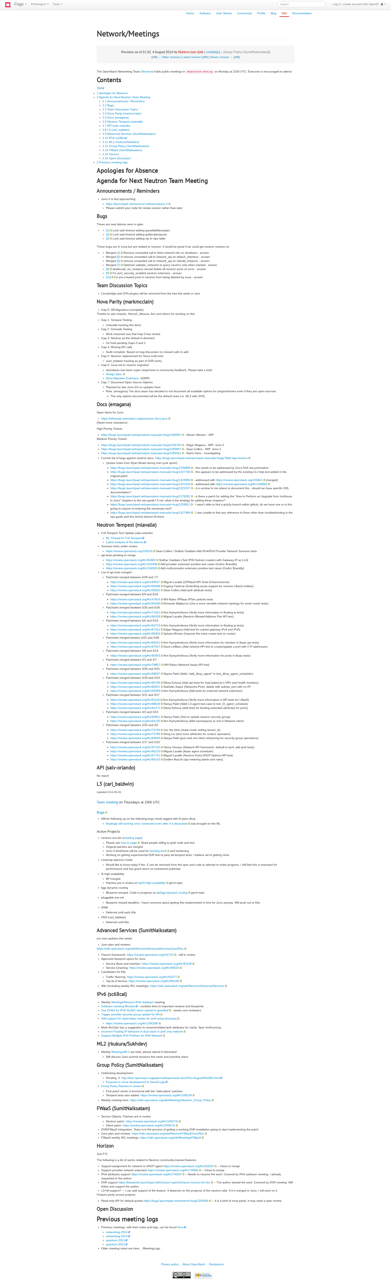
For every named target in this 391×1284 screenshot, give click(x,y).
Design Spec (114, 374)
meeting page (132, 837)
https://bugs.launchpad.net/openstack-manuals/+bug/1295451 (141, 453)
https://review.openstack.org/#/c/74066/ (173, 1170)
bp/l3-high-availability (152, 882)
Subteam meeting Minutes (118, 1006)
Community (244, 13)
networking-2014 (116, 1232)
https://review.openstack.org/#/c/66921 (135, 686)
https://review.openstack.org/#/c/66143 (135, 759)
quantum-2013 (115, 1240)
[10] (108, 277)
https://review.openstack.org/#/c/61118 (135, 699)
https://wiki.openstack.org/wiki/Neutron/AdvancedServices (187, 985)
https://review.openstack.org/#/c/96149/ (154, 981)
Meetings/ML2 (120, 1051)
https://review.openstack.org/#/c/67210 (135, 747)
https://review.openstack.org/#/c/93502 (135, 590)
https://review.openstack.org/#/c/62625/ (188, 1166)
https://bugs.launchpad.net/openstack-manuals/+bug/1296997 (141, 434)
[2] (107, 234)
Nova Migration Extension (123, 378)
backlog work (158, 850)
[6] (118, 261)
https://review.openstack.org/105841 (239, 480)
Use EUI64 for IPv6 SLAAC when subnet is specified (134, 1010)
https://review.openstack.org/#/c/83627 (135, 582)
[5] (118, 256)
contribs (211, 52)
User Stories (224, 13)
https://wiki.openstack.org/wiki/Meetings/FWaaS (170, 1137)
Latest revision (191, 57)
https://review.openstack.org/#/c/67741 (135, 755)
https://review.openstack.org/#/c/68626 (135, 703)
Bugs (100, 812)
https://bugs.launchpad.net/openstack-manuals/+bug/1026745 (141, 445)
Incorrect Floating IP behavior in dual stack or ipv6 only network (142, 1031)
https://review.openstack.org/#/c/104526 (131, 568)
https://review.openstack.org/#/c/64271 (135, 708)
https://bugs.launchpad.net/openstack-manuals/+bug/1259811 (150, 504)
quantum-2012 (115, 1244)
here (180, 1227)
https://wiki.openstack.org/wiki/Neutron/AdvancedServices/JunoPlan (140, 948)
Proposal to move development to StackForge (135, 1082)
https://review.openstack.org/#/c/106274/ (152, 1121)
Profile (261, 13)
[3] (107, 238)
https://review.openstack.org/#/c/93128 (167, 963)
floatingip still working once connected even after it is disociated (146, 823)
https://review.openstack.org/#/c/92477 (152, 977)
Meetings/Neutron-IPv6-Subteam (132, 1002)
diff (154, 57)
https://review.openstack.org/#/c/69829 (135, 738)
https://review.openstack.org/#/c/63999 (135, 690)
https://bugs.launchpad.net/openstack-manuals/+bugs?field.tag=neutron (201, 458)
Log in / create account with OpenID (356, 4)
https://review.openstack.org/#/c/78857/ (135, 664)
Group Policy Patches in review (121, 1086)
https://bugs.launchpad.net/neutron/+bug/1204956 (176, 1200)
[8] (107, 269)
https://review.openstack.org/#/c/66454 (135, 633)
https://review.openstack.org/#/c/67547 (135, 646)
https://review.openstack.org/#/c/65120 (135, 751)
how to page (129, 842)
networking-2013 (116, 1236)
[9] (107, 273)
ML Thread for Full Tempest (124, 538)
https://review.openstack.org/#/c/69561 (135, 716)
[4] (118, 252)
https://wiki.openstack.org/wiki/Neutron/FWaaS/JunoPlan (168, 1133)
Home (190, 13)
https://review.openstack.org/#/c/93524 (154, 967)
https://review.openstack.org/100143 (129, 551)
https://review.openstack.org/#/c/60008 (135, 586)
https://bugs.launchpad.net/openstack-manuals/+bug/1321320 (150, 484)
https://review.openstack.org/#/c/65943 (135, 655)
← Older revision (169, 57)
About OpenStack (193, 1264)
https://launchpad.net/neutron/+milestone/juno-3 (137, 203)
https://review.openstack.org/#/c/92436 (135, 603)
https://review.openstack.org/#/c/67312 (135, 629)
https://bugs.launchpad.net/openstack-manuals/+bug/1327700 (150, 471)
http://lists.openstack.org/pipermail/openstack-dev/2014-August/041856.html (171, 1078)
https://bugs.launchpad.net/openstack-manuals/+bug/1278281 (150, 496)
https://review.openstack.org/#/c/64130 (135, 721)
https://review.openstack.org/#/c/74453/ (156, 1174)
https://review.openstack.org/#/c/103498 (131, 564)
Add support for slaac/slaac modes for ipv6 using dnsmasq (139, 1018)
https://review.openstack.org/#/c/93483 (131, 560)
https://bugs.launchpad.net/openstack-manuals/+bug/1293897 (141, 449)
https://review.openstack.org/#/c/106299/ (132, 1023)
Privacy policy (170, 1264)
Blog (273, 13)
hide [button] (100, 88)
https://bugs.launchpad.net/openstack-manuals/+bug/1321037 (150, 488)
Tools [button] (56, 4)
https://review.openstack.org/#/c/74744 (135, 730)
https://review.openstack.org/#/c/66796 (135, 682)
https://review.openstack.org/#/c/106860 (241, 484)
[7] (118, 265)
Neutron (147, 71)
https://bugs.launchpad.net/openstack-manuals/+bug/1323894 (150, 480)
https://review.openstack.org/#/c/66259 (135, 616)
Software (205, 13)
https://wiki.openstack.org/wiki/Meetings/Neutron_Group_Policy (170, 1100)
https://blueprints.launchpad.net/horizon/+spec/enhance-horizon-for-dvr (164, 1182)
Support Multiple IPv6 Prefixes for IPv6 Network (131, 1035)
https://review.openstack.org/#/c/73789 (135, 734)
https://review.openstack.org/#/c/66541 (135, 642)
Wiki (284, 13)
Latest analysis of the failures (124, 542)
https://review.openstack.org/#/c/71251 (135, 612)
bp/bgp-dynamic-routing (172, 892)
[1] (107, 230)
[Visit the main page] (8, 5)
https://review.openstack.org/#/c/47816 (135, 599)
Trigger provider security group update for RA (130, 1014)
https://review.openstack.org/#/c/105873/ (149, 1125)
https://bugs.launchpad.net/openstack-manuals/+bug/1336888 (150, 467)
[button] (383, 4)
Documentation (302, 13)
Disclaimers (216, 1264)
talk (200, 52)
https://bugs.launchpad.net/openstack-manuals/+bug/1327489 (150, 512)
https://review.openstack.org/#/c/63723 (135, 625)
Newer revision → (221, 57)
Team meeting (107, 802)
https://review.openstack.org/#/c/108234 (166, 1095)
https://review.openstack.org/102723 (150, 954)
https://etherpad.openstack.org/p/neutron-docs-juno (134, 418)
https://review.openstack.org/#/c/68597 (135, 673)
